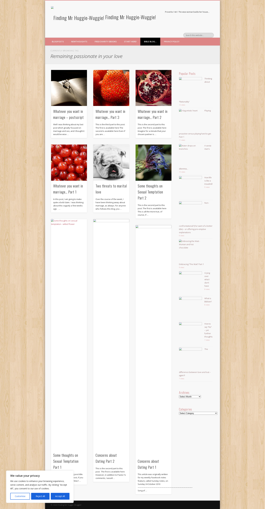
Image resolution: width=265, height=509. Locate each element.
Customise (20, 496)
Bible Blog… (150, 41)
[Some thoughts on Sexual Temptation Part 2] (153, 163)
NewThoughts (79, 41)
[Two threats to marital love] (111, 163)
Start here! (130, 41)
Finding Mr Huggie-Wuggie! (130, 17)
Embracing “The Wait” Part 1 (191, 264)
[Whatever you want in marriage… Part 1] (69, 163)
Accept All (60, 496)
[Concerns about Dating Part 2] (111, 334)
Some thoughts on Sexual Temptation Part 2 (150, 192)
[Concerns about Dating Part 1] (153, 340)
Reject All (40, 496)
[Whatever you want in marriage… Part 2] (153, 88)
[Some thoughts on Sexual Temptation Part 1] (69, 334)
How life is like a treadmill (208, 180)
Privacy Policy (171, 41)
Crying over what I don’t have (207, 279)
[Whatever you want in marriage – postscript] (69, 88)
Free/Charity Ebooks (106, 41)
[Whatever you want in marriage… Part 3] (111, 88)
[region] (40, 487)
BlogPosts (58, 41)
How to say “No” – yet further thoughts (208, 330)
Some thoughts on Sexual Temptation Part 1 (66, 461)
